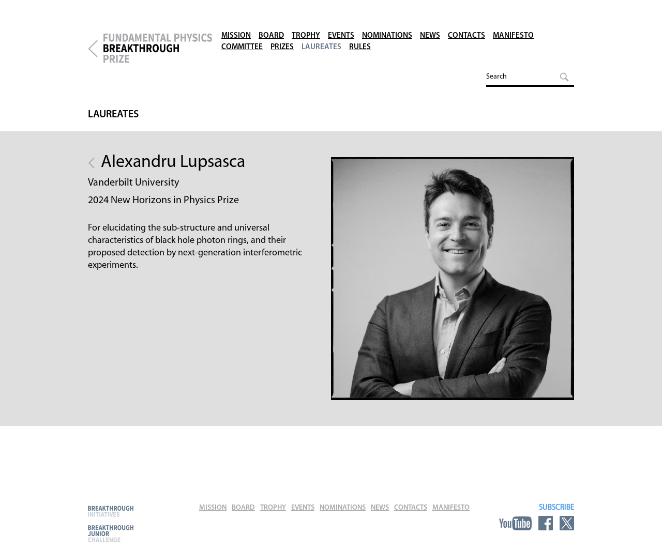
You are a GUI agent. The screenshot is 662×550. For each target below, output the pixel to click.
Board (271, 36)
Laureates (321, 47)
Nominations (387, 36)
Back (91, 163)
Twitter (567, 523)
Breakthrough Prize (93, 48)
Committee (242, 47)
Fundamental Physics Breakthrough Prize (157, 49)
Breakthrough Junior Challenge (110, 533)
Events (341, 36)
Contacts (466, 36)
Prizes (282, 47)
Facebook (545, 523)
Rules (360, 47)
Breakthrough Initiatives (110, 511)
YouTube (515, 523)
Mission (236, 36)
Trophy (306, 36)
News (430, 36)
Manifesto (513, 36)
